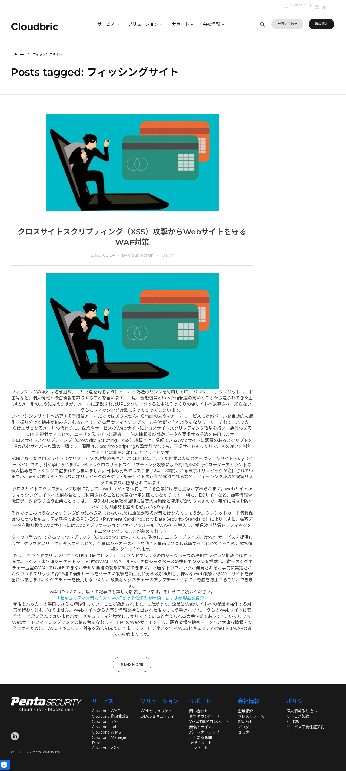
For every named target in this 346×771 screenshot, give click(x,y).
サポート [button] (180, 24)
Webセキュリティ (156, 710)
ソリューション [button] (143, 24)
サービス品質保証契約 (305, 726)
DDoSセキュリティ (157, 716)
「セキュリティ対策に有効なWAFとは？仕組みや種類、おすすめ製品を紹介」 (132, 598)
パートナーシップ (204, 732)
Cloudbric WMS (106, 732)
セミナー (245, 732)
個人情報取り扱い (302, 710)
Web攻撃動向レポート (208, 721)
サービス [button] (106, 24)
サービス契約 (298, 716)
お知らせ (245, 721)
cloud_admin (141, 255)
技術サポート (200, 742)
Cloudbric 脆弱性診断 (110, 716)
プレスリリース (251, 716)
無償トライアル (202, 726)
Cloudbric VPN (105, 748)
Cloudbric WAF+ (107, 710)
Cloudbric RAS (105, 721)
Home (19, 54)
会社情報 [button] (211, 24)
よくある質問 (200, 737)
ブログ (167, 255)
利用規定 (294, 721)
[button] (327, 7)
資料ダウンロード (204, 716)
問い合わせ (198, 710)
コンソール (198, 748)
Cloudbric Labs (105, 726)
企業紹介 (245, 710)
